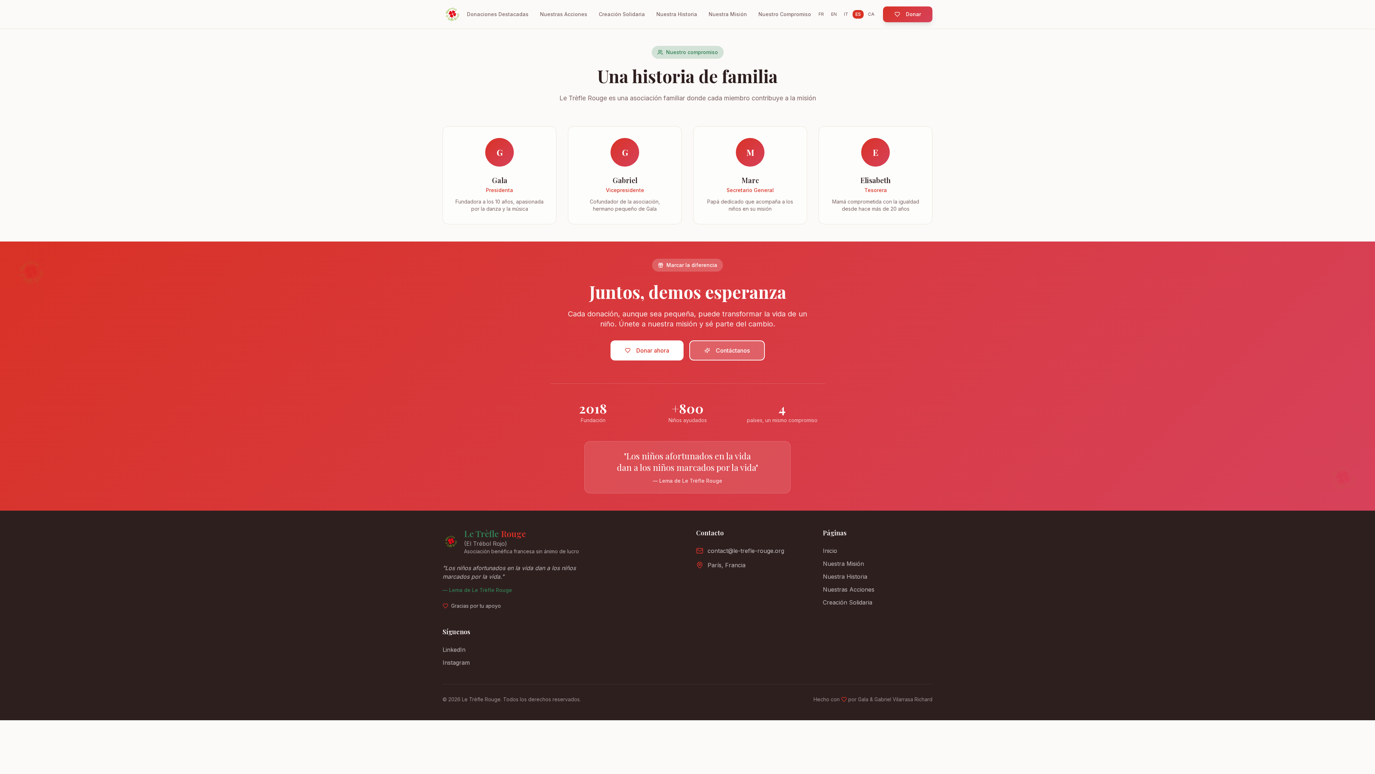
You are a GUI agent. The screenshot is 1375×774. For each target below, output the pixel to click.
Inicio (830, 550)
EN (834, 14)
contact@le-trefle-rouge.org (746, 550)
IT (846, 14)
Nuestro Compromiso (784, 14)
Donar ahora (652, 350)
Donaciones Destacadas (498, 14)
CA (871, 14)
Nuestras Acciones (563, 14)
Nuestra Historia (676, 14)
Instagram (456, 662)
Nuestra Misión (728, 14)
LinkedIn (454, 649)
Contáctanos (733, 350)
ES (858, 14)
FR (821, 14)
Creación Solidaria (622, 14)
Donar (913, 14)
